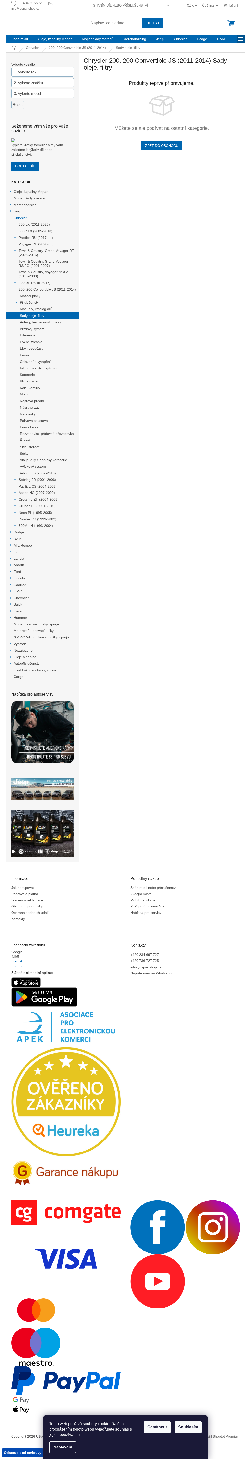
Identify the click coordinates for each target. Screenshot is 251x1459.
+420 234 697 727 (144, 954)
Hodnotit (17, 966)
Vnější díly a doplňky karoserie (43, 460)
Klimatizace (29, 381)
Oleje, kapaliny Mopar (31, 192)
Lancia (19, 558)
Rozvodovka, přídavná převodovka (47, 434)
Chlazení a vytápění (35, 362)
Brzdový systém (32, 329)
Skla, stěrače (30, 447)
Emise (24, 355)
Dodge (19, 532)
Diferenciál (28, 335)
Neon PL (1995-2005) (35, 513)
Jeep (17, 211)
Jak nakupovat (22, 888)
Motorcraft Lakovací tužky (34, 631)
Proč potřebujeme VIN (147, 906)
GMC (18, 591)
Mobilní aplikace (142, 900)
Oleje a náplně (25, 657)
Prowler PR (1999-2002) (37, 519)
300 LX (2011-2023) (34, 224)
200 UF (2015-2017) (34, 283)
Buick (18, 604)
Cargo (18, 677)
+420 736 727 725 (144, 961)
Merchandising (25, 205)
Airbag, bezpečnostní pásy (40, 322)
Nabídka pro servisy (145, 913)
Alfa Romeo (23, 545)
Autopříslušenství (27, 663)
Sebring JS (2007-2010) (37, 473)
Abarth (19, 565)
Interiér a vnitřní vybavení (39, 368)
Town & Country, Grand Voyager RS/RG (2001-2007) (43, 263)
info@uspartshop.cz (145, 967)
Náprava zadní (31, 407)
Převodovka (29, 427)
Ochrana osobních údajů (30, 913)
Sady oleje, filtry (32, 316)
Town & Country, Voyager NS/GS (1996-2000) (44, 274)
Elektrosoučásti (31, 348)
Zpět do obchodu (161, 145)
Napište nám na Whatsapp (151, 973)
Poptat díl (25, 166)
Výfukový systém (33, 466)
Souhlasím (188, 1427)
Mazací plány (30, 296)
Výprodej (20, 644)
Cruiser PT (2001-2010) (37, 506)
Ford (17, 572)
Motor (24, 394)
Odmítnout (157, 1427)
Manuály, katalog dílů (36, 309)
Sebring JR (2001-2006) (37, 480)
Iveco (18, 611)
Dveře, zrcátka (31, 342)
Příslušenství (30, 302)
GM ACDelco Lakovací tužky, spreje (41, 637)
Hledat (153, 23)
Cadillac (20, 585)
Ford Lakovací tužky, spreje (35, 670)
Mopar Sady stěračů (29, 198)
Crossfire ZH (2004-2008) (39, 499)
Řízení (25, 440)
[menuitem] (19, 39)
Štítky (24, 453)
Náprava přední (32, 401)
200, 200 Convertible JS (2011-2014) (47, 289)
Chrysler (20, 218)
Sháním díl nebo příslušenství (120, 5)
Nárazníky (28, 414)
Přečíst (16, 961)
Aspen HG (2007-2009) (37, 493)
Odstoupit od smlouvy (22, 1453)
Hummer (20, 618)
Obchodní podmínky (27, 906)
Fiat (17, 552)
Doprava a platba (24, 894)
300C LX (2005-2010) (35, 231)
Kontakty (18, 919)
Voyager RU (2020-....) (36, 244)
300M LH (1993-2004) (36, 525)
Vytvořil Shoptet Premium (220, 1436)
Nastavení (62, 1447)
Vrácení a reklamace (27, 900)
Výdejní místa (140, 894)
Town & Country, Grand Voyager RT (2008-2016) (46, 253)
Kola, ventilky (30, 388)
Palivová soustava (34, 421)
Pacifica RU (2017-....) (36, 238)
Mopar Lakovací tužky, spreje (36, 624)
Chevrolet (21, 598)
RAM (17, 539)
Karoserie (27, 375)
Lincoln (19, 578)
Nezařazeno (23, 650)
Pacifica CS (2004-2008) (38, 486)
